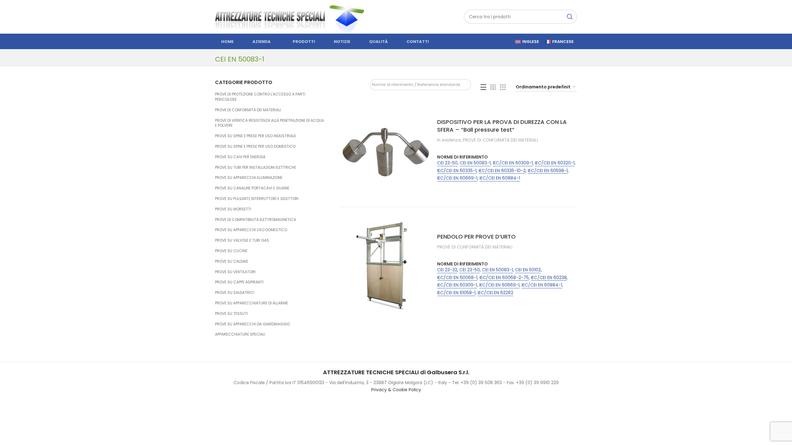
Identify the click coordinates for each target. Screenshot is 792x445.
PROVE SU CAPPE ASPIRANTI (239, 282)
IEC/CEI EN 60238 (549, 278)
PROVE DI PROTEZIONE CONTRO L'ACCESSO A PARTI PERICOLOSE (260, 96)
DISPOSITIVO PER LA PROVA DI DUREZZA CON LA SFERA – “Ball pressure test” (502, 126)
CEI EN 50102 (528, 270)
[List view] (483, 87)
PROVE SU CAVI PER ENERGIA (240, 156)
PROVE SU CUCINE (231, 250)
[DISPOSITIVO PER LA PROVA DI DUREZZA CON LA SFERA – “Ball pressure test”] (386, 151)
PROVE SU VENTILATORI (235, 271)
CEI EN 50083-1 (475, 163)
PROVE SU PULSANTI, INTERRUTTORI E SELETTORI (257, 198)
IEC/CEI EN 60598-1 (548, 171)
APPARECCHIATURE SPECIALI (240, 334)
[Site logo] (292, 16)
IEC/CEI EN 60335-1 (456, 171)
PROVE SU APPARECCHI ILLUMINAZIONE (248, 177)
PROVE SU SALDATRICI (234, 292)
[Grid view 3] (503, 87)
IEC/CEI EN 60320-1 (555, 163)
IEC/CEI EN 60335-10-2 (502, 171)
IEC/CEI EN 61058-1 (456, 293)
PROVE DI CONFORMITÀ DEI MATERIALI (248, 109)
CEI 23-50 (447, 163)
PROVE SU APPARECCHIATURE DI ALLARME (251, 303)
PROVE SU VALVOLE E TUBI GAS (242, 240)
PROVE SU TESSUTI (231, 313)
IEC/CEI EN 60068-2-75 (504, 278)
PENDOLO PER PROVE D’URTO (476, 236)
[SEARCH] (570, 17)
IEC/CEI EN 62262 (495, 293)
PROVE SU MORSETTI (233, 209)
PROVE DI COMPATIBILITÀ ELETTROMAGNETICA (255, 219)
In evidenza (449, 140)
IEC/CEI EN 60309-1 (513, 163)
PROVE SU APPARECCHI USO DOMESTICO (251, 229)
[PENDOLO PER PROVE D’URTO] (386, 265)
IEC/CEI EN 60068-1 (457, 278)
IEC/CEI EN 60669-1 (457, 178)
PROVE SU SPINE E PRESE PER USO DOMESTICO (255, 146)
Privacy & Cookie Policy (396, 390)
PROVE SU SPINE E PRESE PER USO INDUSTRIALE (255, 135)
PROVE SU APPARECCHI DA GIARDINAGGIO (252, 324)
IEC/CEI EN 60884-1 (500, 178)
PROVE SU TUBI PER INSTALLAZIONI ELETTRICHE (255, 167)
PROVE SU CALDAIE (231, 261)
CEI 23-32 (447, 270)
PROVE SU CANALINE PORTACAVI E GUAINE (252, 188)
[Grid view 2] (493, 87)
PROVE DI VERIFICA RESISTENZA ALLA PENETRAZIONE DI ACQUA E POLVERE (269, 123)
